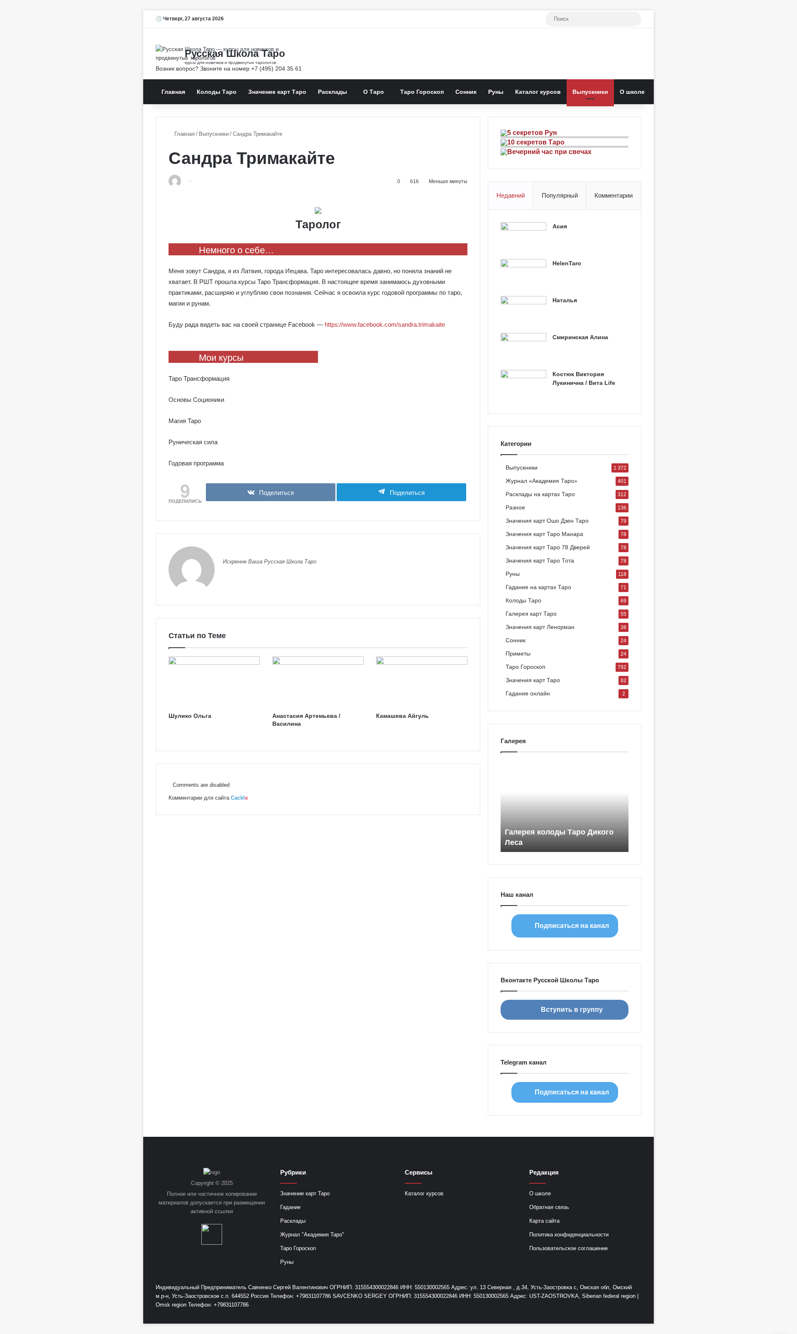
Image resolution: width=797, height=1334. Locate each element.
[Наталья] (523, 311)
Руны (496, 91)
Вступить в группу (572, 1009)
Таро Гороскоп (422, 91)
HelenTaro (567, 263)
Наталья (565, 300)
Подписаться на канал (572, 925)
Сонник (466, 91)
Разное (515, 507)
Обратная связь (549, 1207)
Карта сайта (544, 1221)
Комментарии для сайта (208, 798)
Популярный (560, 195)
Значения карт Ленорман (540, 627)
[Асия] (523, 237)
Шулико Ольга (190, 715)
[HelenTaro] (523, 274)
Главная (173, 91)
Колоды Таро (217, 91)
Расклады (332, 91)
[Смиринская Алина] (523, 348)
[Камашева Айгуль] (421, 682)
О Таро (373, 91)
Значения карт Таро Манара (544, 534)
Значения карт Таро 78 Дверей (548, 547)
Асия (560, 226)
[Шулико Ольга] (214, 682)
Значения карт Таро (533, 680)
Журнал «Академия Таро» (541, 481)
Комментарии (613, 195)
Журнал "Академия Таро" (312, 1234)
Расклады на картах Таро (540, 494)
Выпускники (590, 91)
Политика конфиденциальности (569, 1234)
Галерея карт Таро (531, 614)
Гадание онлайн (528, 693)
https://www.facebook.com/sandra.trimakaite (385, 324)
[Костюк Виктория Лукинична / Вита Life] (523, 385)
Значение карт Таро (277, 91)
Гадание (290, 1207)
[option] (564, 806)
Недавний (510, 195)
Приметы (518, 654)
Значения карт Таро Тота (540, 561)
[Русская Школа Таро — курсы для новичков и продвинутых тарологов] (232, 53)
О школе (632, 91)
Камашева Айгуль (402, 715)
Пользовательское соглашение (568, 1248)
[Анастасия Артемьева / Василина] (318, 682)
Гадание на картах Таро (538, 587)
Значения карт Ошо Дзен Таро (547, 521)
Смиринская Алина (580, 337)
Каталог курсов (538, 91)
